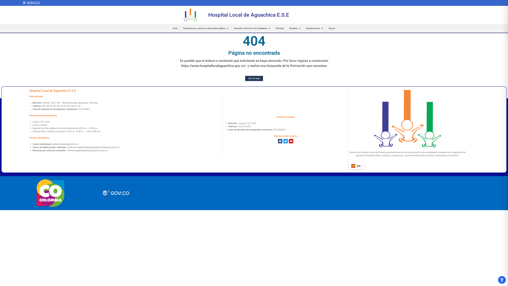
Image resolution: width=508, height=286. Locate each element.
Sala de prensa (313, 28)
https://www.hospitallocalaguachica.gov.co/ (213, 66)
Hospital (293, 28)
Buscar (332, 28)
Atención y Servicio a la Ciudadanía (250, 28)
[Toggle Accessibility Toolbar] (502, 280)
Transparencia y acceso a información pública (204, 28)
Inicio (175, 28)
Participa (280, 28)
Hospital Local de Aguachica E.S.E (248, 15)
